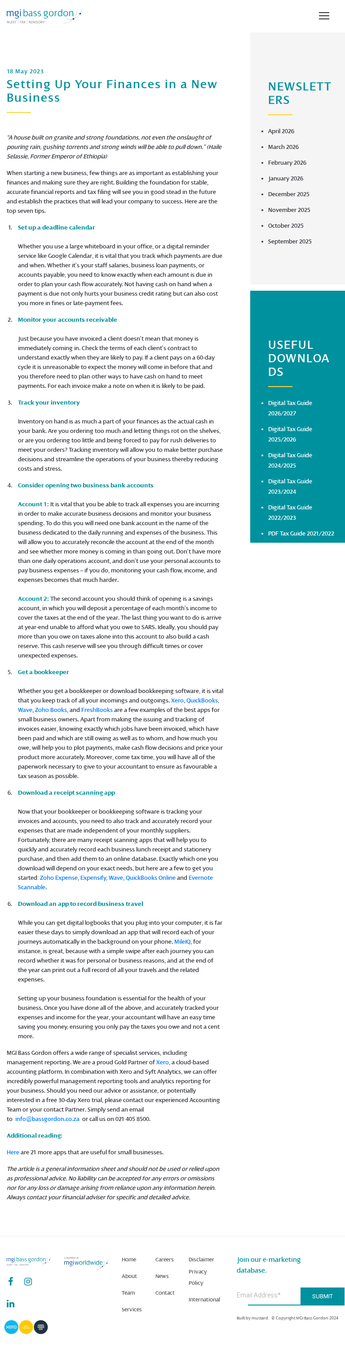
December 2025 (289, 194)
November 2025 (289, 210)
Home (129, 1259)
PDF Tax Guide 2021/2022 (301, 533)
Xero (177, 700)
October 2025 (286, 225)
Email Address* (259, 1295)
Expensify (93, 877)
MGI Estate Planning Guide (302, 643)
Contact (165, 1293)
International (204, 1299)
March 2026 (283, 147)
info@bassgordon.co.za (47, 1119)
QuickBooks (202, 700)
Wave (25, 710)
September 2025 (290, 241)
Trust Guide (283, 627)
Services (132, 1309)
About (129, 1276)
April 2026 (281, 131)
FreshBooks (97, 710)
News (162, 1276)
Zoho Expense (59, 877)
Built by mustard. (253, 1317)
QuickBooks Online (151, 877)
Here (13, 1152)
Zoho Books (51, 710)
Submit (322, 1296)
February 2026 (287, 162)
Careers (164, 1259)
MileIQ (182, 941)
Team (128, 1293)
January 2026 (285, 178)
